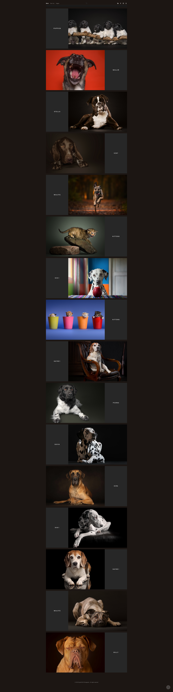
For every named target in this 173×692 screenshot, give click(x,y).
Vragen (57, 3)
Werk (47, 3)
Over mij (52, 3)
